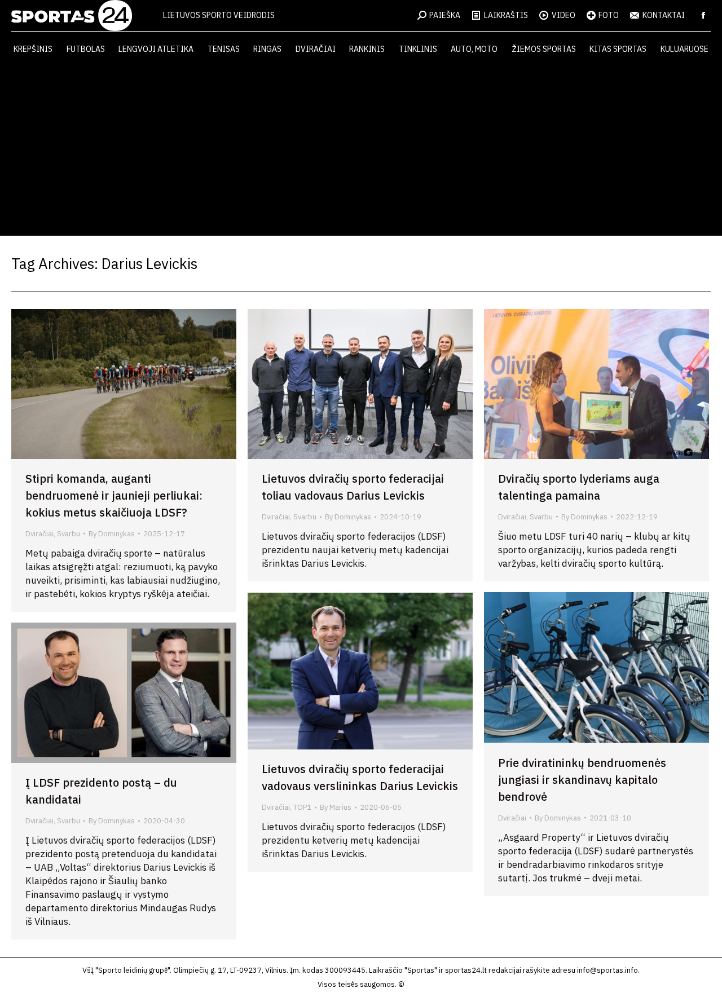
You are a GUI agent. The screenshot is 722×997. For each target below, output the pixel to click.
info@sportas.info (607, 970)
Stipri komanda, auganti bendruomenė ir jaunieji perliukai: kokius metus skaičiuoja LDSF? (113, 495)
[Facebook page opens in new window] (703, 15)
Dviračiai (39, 534)
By (112, 534)
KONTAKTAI (663, 15)
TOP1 (302, 807)
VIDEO (563, 15)
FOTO (608, 15)
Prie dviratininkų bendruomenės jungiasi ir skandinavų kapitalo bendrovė (582, 779)
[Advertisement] (361, 151)
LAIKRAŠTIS (506, 15)
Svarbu (68, 534)
